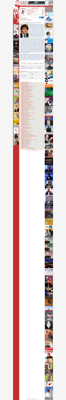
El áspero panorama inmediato (28, 87)
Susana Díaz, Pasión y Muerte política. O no (29, 107)
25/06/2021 (22, 98)
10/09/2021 (22, 93)
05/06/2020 (22, 140)
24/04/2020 (22, 145)
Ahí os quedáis (26, 125)
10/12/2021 (22, 82)
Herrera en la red (48, 8)
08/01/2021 (22, 117)
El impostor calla (26, 112)
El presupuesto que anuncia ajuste (28, 89)
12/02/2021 (22, 113)
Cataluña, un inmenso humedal (28, 93)
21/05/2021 (22, 102)
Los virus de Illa (26, 118)
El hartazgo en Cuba (26, 97)
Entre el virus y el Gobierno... (28, 144)
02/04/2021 (22, 107)
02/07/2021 (22, 97)
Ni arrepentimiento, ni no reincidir (28, 134)
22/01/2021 (22, 115)
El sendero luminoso (26, 106)
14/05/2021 (22, 103)
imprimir (42, 63)
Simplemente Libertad (27, 108)
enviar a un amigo (23, 63)
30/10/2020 (22, 125)
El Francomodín (26, 85)
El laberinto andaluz (26, 84)
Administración (49, 7)
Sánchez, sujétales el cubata (28, 101)
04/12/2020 (22, 121)
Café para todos (30, 14)
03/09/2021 (22, 94)
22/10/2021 (22, 88)
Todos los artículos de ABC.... (32, 148)
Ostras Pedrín (26, 92)
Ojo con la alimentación (27, 88)
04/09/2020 (22, 132)
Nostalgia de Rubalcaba (27, 122)
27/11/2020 (22, 122)
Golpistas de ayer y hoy (27, 140)
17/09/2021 (22, 92)
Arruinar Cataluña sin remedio (28, 82)
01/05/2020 (22, 144)
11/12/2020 (22, 120)
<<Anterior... (29, 150)
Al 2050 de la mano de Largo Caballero (29, 102)
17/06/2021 (22, 99)
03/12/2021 (22, 83)
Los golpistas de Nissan (27, 141)
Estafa (25, 129)
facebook (37, 63)
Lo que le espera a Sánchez (27, 116)
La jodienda (25, 130)
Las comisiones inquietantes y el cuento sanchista (30, 136)
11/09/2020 (22, 131)
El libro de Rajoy (26, 83)
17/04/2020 (22, 146)
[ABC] (42, 9)
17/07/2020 (22, 135)
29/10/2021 (22, 87)
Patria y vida (25, 111)
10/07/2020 (22, 136)
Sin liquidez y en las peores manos (28, 131)
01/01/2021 (22, 118)
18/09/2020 (22, 130)
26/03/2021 (22, 108)
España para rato (26, 117)
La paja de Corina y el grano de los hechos (29, 135)
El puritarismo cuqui (26, 103)
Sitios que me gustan (49, 11)
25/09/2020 (22, 129)
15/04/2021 (22, 106)
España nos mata (26, 145)
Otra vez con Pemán (26, 99)
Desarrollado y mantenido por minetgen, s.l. (32, 399)
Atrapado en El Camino (27, 98)
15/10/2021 (22, 89)
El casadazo (25, 126)
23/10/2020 (22, 126)
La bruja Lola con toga (27, 132)
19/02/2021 (22, 112)
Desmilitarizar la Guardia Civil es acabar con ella (30, 139)
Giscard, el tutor (26, 121)
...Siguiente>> (36, 150)
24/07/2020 (22, 134)
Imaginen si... (26, 146)
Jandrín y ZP (29, 13)
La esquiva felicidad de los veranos (28, 94)
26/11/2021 (22, 84)
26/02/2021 (22, 111)
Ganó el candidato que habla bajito (28, 115)
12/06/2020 (22, 139)
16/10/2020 (22, 127)
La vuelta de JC (26, 120)
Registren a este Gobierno (27, 127)
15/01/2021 (22, 116)
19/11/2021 (22, 85)
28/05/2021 (22, 101)
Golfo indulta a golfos (30, 9)
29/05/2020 (22, 141)
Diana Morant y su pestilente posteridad (33, 10)
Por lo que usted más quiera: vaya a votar (29, 113)
